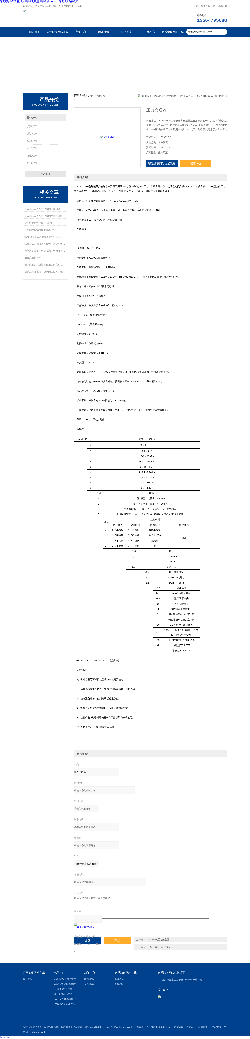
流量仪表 (32, 126)
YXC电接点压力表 (63, 994)
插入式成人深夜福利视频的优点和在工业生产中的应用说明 (45, 264)
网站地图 (5, 1037)
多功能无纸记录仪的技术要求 (39, 229)
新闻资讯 (103, 31)
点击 (62, 117)
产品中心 (80, 31)
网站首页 (34, 31)
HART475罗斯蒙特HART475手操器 (66, 999)
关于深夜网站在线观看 (57, 33)
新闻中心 (89, 972)
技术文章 (126, 31)
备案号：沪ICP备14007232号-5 (153, 1027)
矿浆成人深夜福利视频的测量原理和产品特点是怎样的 (45, 215)
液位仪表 (32, 162)
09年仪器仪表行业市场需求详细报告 (43, 236)
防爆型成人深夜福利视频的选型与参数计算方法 (45, 243)
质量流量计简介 (32, 257)
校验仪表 (32, 155)
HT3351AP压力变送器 (157, 939)
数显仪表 (32, 148)
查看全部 (45, 174)
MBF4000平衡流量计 (65, 978)
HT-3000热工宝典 (63, 989)
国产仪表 (31, 117)
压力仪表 (32, 133)
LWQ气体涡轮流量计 (65, 983)
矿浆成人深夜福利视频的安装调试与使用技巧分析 (45, 209)
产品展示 (171, 95)
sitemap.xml (38, 1032)
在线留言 (149, 31)
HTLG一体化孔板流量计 (158, 947)
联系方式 (119, 978)
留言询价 (195, 163)
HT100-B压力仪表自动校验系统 (66, 1004)
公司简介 (27, 978)
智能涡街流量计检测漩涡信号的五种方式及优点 (45, 250)
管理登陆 (202, 1027)
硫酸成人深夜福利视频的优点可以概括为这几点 (45, 271)
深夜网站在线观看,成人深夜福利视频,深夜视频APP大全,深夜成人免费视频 (39, 1)
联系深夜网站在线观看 (173, 33)
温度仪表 (32, 140)
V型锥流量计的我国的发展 (38, 222)
